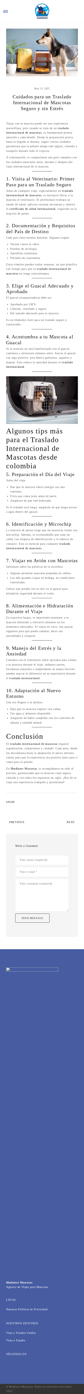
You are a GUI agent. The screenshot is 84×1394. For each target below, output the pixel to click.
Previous (16, 822)
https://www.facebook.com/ (8, 1365)
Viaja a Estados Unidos (21, 1332)
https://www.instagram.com (15, 1365)
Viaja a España (15, 1340)
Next (70, 822)
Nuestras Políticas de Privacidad (27, 1309)
